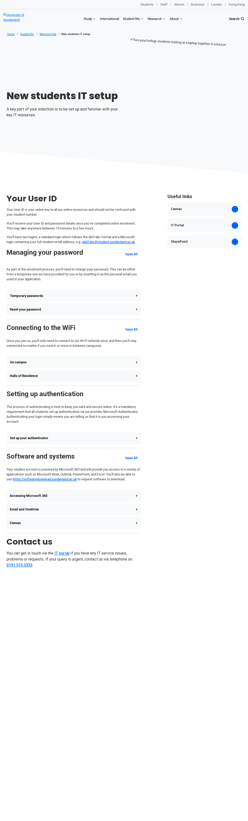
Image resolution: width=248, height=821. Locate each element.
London (216, 4)
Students (147, 4)
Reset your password (74, 309)
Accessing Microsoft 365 (74, 496)
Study (88, 19)
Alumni (179, 4)
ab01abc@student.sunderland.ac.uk (108, 242)
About (174, 19)
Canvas (74, 523)
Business (198, 4)
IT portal (62, 553)
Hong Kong (237, 4)
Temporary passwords (74, 295)
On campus (74, 362)
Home (11, 34)
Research (155, 19)
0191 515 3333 (19, 565)
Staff (164, 4)
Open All (131, 254)
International (109, 19)
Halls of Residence (74, 376)
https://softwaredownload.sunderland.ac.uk (45, 479)
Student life (131, 19)
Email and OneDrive (74, 509)
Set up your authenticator (74, 438)
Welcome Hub (48, 34)
